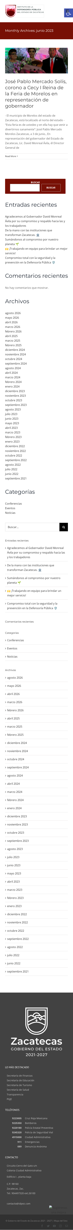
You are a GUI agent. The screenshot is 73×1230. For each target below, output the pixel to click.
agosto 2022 (13, 465)
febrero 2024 (13, 382)
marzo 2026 (12, 327)
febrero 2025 (13, 345)
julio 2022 (11, 469)
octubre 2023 (13, 400)
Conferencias (13, 503)
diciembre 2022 (15, 446)
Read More (10, 156)
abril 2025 (11, 336)
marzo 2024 (12, 377)
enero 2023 (12, 441)
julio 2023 (11, 414)
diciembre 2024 (15, 350)
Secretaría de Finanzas (20, 1075)
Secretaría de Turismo (19, 1085)
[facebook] (42, 1226)
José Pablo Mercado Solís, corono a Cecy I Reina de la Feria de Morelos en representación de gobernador (36, 94)
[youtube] (54, 1226)
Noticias (10, 513)
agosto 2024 (13, 368)
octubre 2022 (13, 455)
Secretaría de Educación (20, 1080)
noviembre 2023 (15, 396)
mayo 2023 (12, 423)
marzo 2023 (12, 432)
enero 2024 (12, 386)
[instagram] (60, 1226)
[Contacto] (66, 1226)
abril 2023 (11, 428)
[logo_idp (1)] (24, 6)
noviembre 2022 (15, 451)
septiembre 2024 (16, 363)
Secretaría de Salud (18, 1089)
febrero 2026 (13, 331)
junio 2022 (11, 474)
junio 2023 (11, 418)
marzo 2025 (12, 340)
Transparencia (15, 1094)
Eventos (10, 508)
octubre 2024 (13, 359)
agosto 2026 (13, 313)
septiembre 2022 (16, 460)
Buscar (35, 182)
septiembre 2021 (16, 478)
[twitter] (48, 1226)
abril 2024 (11, 373)
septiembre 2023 (16, 405)
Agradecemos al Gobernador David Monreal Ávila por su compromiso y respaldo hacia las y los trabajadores (35, 221)
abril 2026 (11, 322)
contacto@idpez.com (18, 1203)
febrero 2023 (13, 437)
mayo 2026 (12, 318)
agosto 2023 (13, 409)
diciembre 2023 (15, 391)
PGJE (9, 1099)
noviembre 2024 (15, 354)
